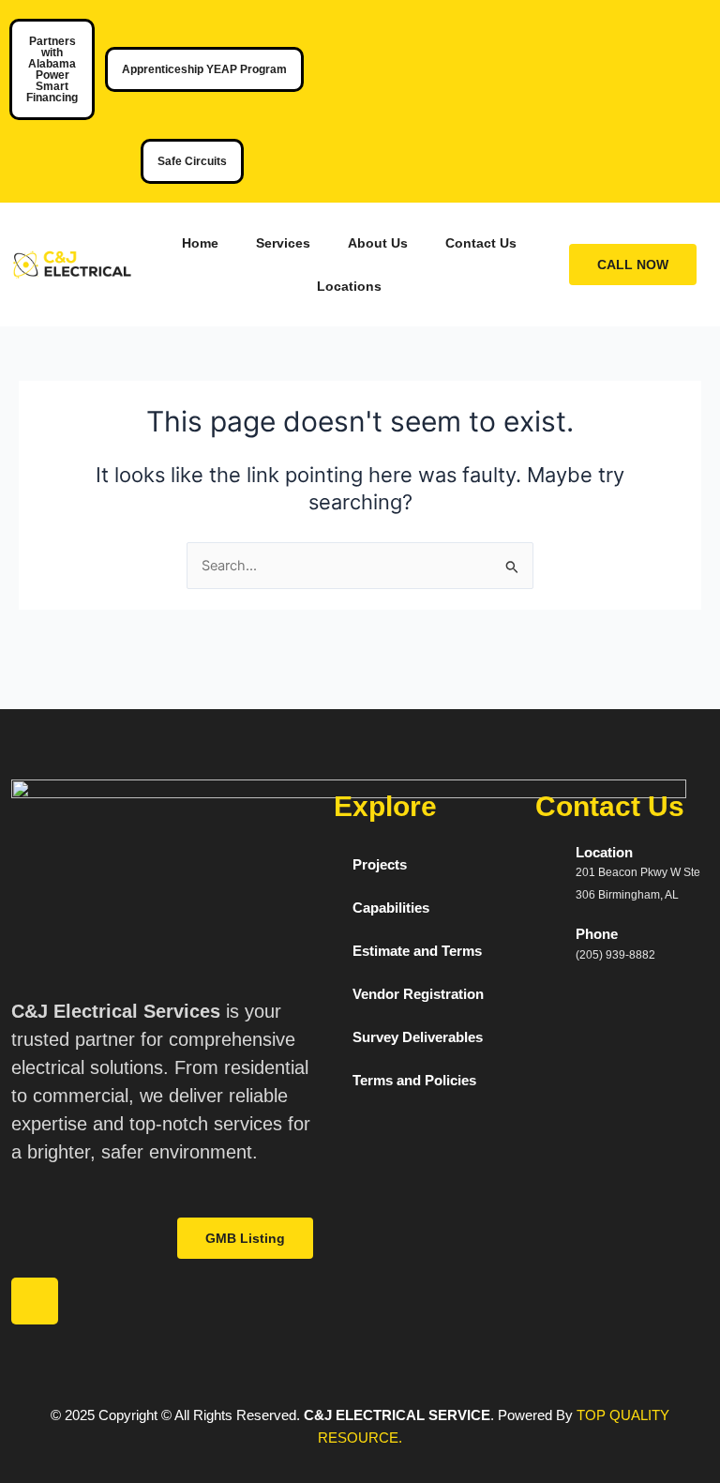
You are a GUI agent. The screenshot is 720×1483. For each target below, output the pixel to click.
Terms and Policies (414, 1080)
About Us (378, 242)
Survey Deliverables (417, 1037)
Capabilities (390, 908)
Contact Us (481, 242)
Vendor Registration (418, 994)
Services (283, 242)
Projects (379, 864)
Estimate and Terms (417, 951)
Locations (349, 286)
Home (200, 242)
